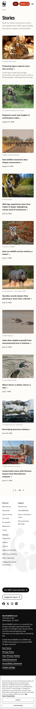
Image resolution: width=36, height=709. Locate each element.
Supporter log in (11, 597)
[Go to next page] (23, 490)
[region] (18, 692)
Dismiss (18, 700)
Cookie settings (8, 667)
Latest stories (7, 514)
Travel (4, 530)
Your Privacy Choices (11, 656)
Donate (23, 4)
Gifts (15, 4)
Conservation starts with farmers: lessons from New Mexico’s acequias (17, 474)
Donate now (22, 507)
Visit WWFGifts (23, 510)
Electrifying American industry (15, 429)
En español (6, 522)
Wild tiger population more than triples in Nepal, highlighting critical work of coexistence (16, 207)
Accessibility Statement (12, 663)
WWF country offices (9, 554)
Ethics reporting (8, 558)
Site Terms (6, 648)
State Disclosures (9, 659)
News (4, 9)
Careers (5, 542)
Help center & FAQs (9, 550)
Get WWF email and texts (14, 590)
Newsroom (6, 526)
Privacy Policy (8, 652)
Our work (5, 518)
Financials (5, 510)
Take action (6, 538)
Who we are (6, 507)
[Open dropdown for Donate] (28, 4)
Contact (5, 546)
